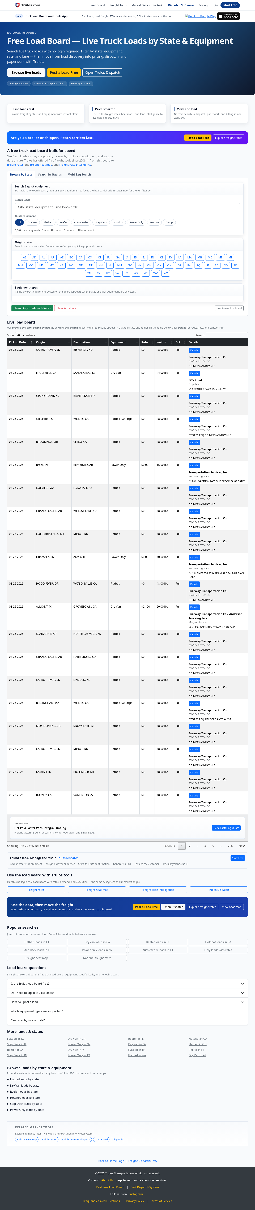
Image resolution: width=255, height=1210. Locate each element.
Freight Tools (118, 5)
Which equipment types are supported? (37, 1011)
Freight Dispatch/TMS (142, 1161)
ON (169, 265)
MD (210, 257)
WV (155, 273)
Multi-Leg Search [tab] (79, 174)
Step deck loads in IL (36, 950)
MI (230, 257)
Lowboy (154, 222)
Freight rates (36, 890)
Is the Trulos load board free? (30, 983)
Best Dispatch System (145, 1187)
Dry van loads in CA (97, 942)
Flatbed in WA (137, 1055)
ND (81, 265)
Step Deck (101, 222)
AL (43, 257)
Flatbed (48, 222)
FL (108, 257)
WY (166, 273)
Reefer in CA (15, 1050)
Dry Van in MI (76, 1050)
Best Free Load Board (110, 1187)
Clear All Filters (66, 308)
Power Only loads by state (27, 1110)
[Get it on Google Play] (200, 16)
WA (136, 273)
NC (71, 265)
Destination (81, 342)
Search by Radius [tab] (50, 174)
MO (31, 265)
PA (189, 265)
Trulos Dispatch (68, 858)
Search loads (22, 199)
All (19, 222)
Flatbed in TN (136, 1050)
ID (135, 257)
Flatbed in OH (198, 1044)
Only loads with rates (218, 950)
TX (98, 273)
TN (89, 273)
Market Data (139, 5)
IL (144, 257)
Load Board (97, 5)
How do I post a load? (25, 1002)
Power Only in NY (79, 1044)
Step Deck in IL (16, 1044)
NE (91, 265)
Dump (169, 222)
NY (139, 265)
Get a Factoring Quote (226, 828)
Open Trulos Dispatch (102, 72)
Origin (40, 342)
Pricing (203, 5)
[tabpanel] (127, 246)
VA (117, 273)
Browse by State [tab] (21, 174)
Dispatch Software (181, 5)
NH (101, 265)
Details (194, 350)
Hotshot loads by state (25, 1097)
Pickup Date (17, 342)
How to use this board (229, 308)
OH (149, 265)
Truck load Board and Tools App (45, 16)
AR (52, 257)
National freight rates (97, 958)
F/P (178, 342)
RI (207, 265)
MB (200, 257)
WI (145, 273)
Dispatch (117, 1139)
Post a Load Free (64, 72)
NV (130, 265)
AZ (61, 257)
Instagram (136, 1194)
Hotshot (118, 222)
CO (90, 257)
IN (152, 257)
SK (235, 265)
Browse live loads (26, 72)
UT (108, 273)
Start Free (230, 5)
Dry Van (32, 222)
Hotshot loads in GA (218, 942)
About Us (107, 1180)
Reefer (63, 222)
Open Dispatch (173, 907)
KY (170, 257)
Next (242, 846)
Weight (162, 342)
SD (226, 265)
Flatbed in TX (15, 1039)
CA (80, 257)
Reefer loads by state (24, 1091)
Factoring (159, 5)
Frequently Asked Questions (101, 1201)
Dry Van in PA (137, 1044)
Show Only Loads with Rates (32, 308)
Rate (144, 342)
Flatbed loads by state (24, 1079)
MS (41, 265)
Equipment (118, 342)
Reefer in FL (135, 1039)
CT (99, 257)
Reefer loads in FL (157, 942)
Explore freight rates (228, 138)
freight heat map (41, 165)
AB (25, 257)
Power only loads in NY (97, 950)
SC (216, 265)
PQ (199, 265)
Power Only (136, 222)
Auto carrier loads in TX (157, 950)
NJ (110, 265)
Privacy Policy (135, 1201)
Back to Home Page (111, 1161)
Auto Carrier (81, 222)
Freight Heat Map (27, 1139)
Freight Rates (49, 1139)
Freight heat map (97, 890)
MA (189, 257)
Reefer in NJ (196, 1050)
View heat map (231, 907)
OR (179, 265)
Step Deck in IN (17, 1055)
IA (127, 257)
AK (34, 257)
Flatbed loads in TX (36, 942)
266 (230, 846)
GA (118, 257)
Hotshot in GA (198, 1039)
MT (51, 265)
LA (179, 257)
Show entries (21, 335)
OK (159, 265)
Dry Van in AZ (197, 1055)
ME (220, 257)
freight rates (15, 165)
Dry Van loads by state (24, 1085)
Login (214, 5)
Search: (200, 335)
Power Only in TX (79, 1055)
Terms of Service (161, 1201)
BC (71, 257)
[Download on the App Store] (228, 16)
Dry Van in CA (76, 1039)
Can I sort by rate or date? (28, 1020)
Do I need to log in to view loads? (32, 993)
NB (61, 265)
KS (161, 257)
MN (20, 265)
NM (119, 265)
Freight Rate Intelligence (75, 165)
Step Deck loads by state (26, 1103)
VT (126, 273)
